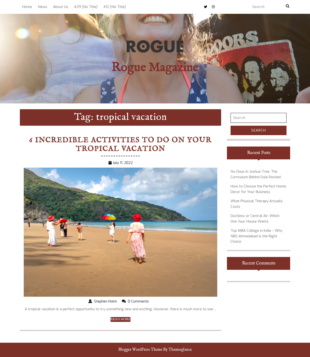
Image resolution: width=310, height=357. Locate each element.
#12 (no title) (114, 6)
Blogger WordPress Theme (140, 349)
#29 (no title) (86, 6)
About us (60, 6)
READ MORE (120, 319)
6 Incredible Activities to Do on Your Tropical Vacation (120, 145)
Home (27, 6)
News (42, 6)
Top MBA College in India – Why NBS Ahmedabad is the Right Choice (256, 236)
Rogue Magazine (155, 67)
